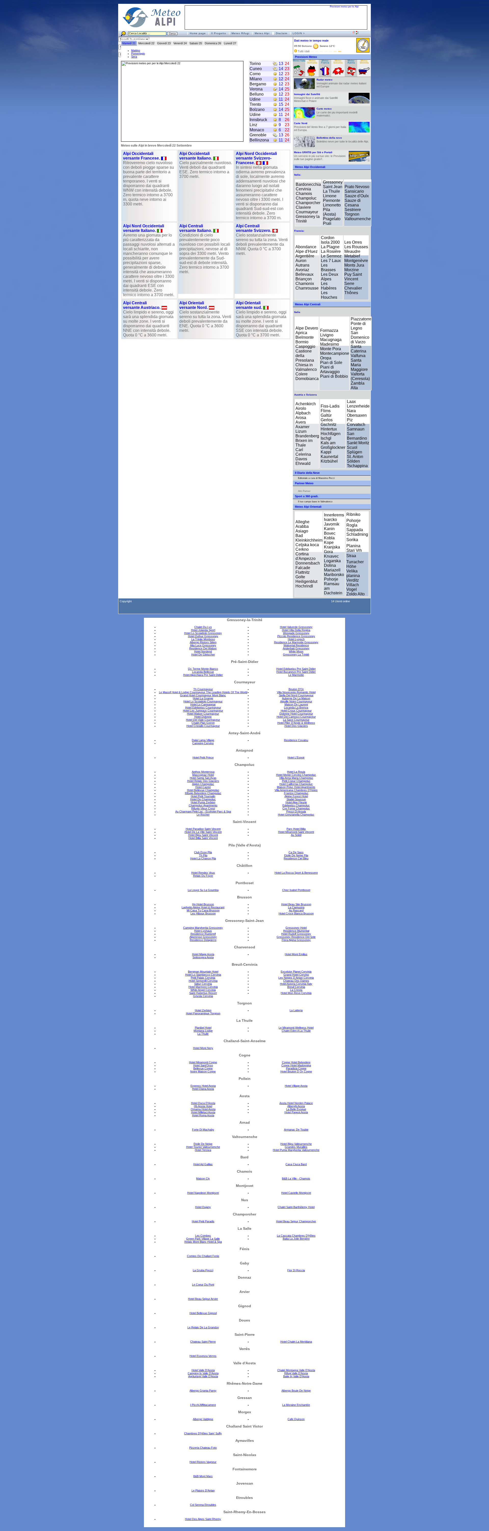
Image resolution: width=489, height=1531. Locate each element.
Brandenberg (307, 436)
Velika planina (353, 573)
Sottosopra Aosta (203, 957)
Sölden (353, 461)
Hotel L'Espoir (296, 757)
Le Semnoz (331, 256)
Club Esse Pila (203, 852)
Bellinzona (259, 140)
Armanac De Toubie (296, 1129)
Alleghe (302, 522)
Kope (329, 542)
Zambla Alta (357, 385)
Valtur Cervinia (203, 983)
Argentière (304, 256)
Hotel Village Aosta (296, 1085)
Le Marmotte (296, 674)
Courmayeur (307, 212)
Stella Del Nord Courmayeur (296, 695)
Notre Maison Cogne (203, 1071)
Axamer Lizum (302, 429)
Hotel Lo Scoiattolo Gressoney (203, 633)
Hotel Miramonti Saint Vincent (296, 831)
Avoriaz (302, 270)
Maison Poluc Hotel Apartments (296, 787)
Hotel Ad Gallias (203, 1164)
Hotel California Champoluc (296, 784)
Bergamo (258, 84)
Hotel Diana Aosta (203, 1088)
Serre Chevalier (353, 285)
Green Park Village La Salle (203, 1238)
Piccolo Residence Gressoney (296, 636)
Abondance (305, 247)
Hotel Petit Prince (203, 757)
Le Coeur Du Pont (203, 1284)
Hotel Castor (203, 787)
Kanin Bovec (329, 531)
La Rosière (331, 251)
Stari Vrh (354, 550)
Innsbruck (258, 119)
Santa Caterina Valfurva (358, 351)
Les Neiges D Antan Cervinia (296, 977)
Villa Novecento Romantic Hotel (296, 692)
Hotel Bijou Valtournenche (296, 1143)
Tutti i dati (303, 51)
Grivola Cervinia (203, 996)
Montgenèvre (356, 260)
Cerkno (302, 549)
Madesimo (329, 344)
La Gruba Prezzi (203, 1270)
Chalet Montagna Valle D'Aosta (296, 1370)
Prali (327, 223)
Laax (351, 401)
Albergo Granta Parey (202, 1390)
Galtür (326, 415)
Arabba (302, 526)
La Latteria (296, 1010)
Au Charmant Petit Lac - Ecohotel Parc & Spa (203, 811)
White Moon (296, 651)
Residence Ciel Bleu (296, 858)
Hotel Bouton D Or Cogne (296, 1071)
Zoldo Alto (355, 594)
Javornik (331, 524)
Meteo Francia (325, 62)
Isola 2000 (330, 242)
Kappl (326, 452)
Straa (351, 556)
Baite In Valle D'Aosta (296, 1376)
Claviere (303, 207)
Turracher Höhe (355, 564)
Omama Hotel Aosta (203, 1109)
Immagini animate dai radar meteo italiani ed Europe (341, 83)
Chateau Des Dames (296, 980)
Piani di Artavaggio (330, 369)
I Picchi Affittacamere (203, 1404)
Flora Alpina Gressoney (296, 939)
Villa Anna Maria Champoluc (296, 777)
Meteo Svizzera (338, 62)
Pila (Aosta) (329, 211)
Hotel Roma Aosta (203, 1115)
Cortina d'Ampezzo (305, 556)
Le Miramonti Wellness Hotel (296, 1027)
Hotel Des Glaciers (296, 725)
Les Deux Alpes (329, 276)
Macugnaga (331, 339)
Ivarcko (330, 519)
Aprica (301, 333)
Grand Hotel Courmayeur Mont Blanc (203, 695)
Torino (255, 63)
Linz (253, 125)
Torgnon (352, 214)
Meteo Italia (299, 61)
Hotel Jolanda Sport (203, 630)
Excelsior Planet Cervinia (296, 971)
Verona (256, 89)
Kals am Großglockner (333, 445)
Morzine (351, 270)
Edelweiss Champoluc (296, 805)
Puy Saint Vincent (353, 276)
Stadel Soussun (296, 799)
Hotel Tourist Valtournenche (203, 1146)
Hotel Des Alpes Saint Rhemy (203, 1519)
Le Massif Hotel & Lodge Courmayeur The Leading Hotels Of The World (203, 692)
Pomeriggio (138, 53)
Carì (299, 450)
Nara (351, 411)
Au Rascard (296, 910)
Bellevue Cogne (203, 1068)
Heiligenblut (306, 581)
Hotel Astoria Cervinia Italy (296, 983)
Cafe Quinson (296, 1419)
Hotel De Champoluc (203, 799)
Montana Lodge (203, 1030)
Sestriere (353, 209)
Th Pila (203, 855)
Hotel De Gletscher (203, 654)
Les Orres (353, 242)
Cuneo (256, 69)
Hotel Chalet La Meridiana (296, 1341)
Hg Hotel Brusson (203, 904)
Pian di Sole (331, 362)
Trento (255, 104)
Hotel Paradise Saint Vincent (203, 828)
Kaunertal (329, 456)
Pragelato (332, 219)
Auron (300, 260)
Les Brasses (328, 267)
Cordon (327, 237)
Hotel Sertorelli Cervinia (203, 980)
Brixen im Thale (304, 442)
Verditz (352, 580)
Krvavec (331, 556)
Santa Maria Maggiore (359, 365)
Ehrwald (302, 463)
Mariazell (332, 570)
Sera (134, 56)
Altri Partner (304, 491)
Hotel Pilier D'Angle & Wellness (296, 722)
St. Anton (355, 456)
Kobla (329, 538)
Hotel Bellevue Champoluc (203, 790)
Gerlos (327, 420)
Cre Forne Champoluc (296, 808)
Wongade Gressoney (296, 633)
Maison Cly (203, 1178)
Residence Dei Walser (203, 648)
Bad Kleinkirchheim (308, 537)
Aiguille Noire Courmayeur (296, 701)
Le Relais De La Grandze (203, 1327)
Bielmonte (304, 337)
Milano (256, 79)
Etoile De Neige (203, 1143)
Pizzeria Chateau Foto (203, 1447)
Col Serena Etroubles (203, 1504)
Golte (300, 577)
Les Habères (328, 285)
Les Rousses (356, 247)
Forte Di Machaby (203, 1129)
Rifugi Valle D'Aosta (296, 1373)
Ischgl (326, 438)
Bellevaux (304, 274)
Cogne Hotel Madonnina (296, 1065)
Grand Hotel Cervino (296, 974)
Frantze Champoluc (296, 793)
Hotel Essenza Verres (202, 1355)
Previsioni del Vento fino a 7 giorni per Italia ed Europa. (320, 127)
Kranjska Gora (332, 549)
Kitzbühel (329, 461)
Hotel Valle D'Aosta (203, 1370)
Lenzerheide (358, 406)
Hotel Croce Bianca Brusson (296, 913)
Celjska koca (307, 545)
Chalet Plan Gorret (203, 722)
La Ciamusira (296, 907)
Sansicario (354, 191)
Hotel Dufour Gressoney (203, 636)
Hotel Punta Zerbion (203, 802)
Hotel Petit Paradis (203, 1221)
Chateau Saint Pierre (203, 1341)
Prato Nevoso (357, 187)
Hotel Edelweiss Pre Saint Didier (296, 668)
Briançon (303, 279)
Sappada (354, 530)
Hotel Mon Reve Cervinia (296, 993)
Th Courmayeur (203, 689)
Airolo (300, 408)
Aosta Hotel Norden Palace (296, 1103)
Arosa (300, 417)
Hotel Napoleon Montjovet (203, 1192)
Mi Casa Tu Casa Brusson (203, 910)
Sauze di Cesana (353, 202)
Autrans (302, 265)
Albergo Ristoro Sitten (203, 642)
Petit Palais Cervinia (203, 977)
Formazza (329, 330)
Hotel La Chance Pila (203, 858)
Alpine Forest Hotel (296, 796)
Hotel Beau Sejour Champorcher (296, 1221)
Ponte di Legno (358, 325)
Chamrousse (307, 288)
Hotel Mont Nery (203, 1048)
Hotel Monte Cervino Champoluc (296, 774)
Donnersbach (307, 563)
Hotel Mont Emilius (296, 954)
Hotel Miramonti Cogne (203, 1062)
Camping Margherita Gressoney (203, 927)
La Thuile (331, 191)
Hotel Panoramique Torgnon (203, 1013)
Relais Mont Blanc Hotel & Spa (203, 1241)
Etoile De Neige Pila (296, 855)
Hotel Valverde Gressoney (296, 627)
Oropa (325, 358)
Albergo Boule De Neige (296, 1390)
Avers (300, 422)
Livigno (326, 335)
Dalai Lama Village (203, 740)
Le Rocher (203, 814)
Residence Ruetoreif (203, 933)
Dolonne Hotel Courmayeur (296, 713)
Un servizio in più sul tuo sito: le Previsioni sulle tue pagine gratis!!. (319, 156)
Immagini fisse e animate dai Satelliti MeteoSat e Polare (316, 97)
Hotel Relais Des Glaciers (203, 780)
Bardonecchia (308, 184)
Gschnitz (328, 424)
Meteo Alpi (262, 33)
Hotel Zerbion (203, 1010)
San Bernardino (357, 435)
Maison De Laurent (296, 704)
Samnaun (355, 429)
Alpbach (302, 413)
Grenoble (258, 135)
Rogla (351, 525)
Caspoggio (305, 346)
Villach (352, 585)
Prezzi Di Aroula (296, 811)
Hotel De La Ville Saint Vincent (203, 831)
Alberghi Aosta (296, 1106)
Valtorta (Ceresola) (360, 376)
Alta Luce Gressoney (203, 645)
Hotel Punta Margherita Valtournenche (296, 1149)
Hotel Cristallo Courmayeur (203, 725)
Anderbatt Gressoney (296, 648)
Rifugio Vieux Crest (203, 808)
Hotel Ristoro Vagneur (202, 1461)
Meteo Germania (312, 62)
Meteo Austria (351, 62)
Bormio (301, 342)
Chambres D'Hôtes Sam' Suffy (203, 1433)
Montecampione (334, 353)
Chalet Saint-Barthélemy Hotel (296, 1207)
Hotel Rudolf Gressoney (296, 933)
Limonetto (332, 205)
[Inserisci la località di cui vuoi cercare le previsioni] (152, 33)
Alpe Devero (306, 328)
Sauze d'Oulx (357, 196)
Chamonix (304, 283)
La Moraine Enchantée (296, 1404)
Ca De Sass (296, 852)
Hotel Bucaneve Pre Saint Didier (296, 671)
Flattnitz (302, 572)
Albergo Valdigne (203, 1419)
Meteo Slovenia (364, 62)
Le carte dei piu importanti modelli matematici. (337, 112)
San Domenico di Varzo (360, 337)
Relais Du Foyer (203, 875)
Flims (326, 411)
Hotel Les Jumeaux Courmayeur (203, 710)
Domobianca (307, 378)
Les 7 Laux (331, 260)
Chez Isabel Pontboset (296, 890)
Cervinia (303, 189)
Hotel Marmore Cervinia (203, 986)
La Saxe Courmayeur (296, 719)
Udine (255, 99)
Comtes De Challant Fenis (203, 1256)
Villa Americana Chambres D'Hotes (296, 790)
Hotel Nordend (203, 651)
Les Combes (203, 1235)
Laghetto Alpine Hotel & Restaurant (203, 907)
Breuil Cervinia (296, 986)
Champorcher (308, 203)
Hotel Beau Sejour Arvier (203, 1298)
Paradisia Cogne (296, 1068)
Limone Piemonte (331, 198)
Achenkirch (305, 404)
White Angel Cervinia (203, 989)
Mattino (135, 50)
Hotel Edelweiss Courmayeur (203, 707)
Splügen (354, 452)
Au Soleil (296, 834)
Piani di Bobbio (334, 376)
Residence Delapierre (203, 939)
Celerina (303, 454)
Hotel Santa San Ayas (203, 777)
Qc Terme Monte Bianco (203, 668)
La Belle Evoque (296, 1109)
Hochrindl (304, 586)
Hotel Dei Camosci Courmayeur (296, 716)
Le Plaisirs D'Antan (203, 1490)
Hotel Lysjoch (296, 639)
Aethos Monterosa (203, 771)
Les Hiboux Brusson (203, 913)
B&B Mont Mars (203, 1476)
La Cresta (296, 989)
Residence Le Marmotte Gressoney (296, 642)
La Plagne (330, 247)
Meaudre (352, 251)
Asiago (301, 531)
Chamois (304, 193)
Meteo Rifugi (240, 33)
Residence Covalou (296, 740)
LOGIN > (299, 33)
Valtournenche (358, 219)
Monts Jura (354, 265)
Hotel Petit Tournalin (203, 796)
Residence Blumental (296, 930)
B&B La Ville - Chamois (296, 1178)
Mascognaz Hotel (203, 774)
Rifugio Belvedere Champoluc (203, 793)
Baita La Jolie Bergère (296, 1238)
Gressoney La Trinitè (296, 654)
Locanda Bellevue (203, 671)
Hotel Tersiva (203, 1149)
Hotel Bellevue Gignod (203, 1313)
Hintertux (329, 429)
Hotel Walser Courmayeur (203, 713)
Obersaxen (357, 415)
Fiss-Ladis (330, 406)
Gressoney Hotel (296, 927)
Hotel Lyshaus (203, 930)
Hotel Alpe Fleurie (296, 802)
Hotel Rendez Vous (203, 872)
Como (255, 74)
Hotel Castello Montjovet (296, 1192)
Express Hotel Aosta (203, 1085)
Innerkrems (334, 515)
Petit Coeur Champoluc (296, 780)
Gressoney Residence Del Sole (296, 936)
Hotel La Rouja (296, 771)
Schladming (357, 534)
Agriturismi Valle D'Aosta (203, 1376)
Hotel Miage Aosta (203, 954)
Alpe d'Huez (306, 251)
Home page (198, 33)
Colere (301, 374)
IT (354, 32)
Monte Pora (330, 349)
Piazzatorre (361, 319)
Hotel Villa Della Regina (296, 630)
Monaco (257, 130)
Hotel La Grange (203, 698)
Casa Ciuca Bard (296, 1164)
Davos (301, 459)
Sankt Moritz (358, 443)
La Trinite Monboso (203, 639)
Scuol (352, 447)
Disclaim (281, 33)
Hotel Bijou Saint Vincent (203, 834)
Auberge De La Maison (296, 698)
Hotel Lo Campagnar (203, 704)
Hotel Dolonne (203, 716)
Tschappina (357, 466)
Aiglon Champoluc (203, 784)
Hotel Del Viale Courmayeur (203, 719)
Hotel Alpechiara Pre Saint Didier (203, 674)
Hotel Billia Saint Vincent (203, 838)
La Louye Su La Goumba (203, 890)
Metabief (352, 256)
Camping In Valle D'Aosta (203, 1373)
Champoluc (306, 198)
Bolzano (257, 109)
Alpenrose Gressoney (203, 936)
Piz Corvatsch (356, 422)
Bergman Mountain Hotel (203, 971)
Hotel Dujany (203, 1207)
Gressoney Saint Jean (333, 184)
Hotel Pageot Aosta (296, 1112)
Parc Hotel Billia (296, 828)
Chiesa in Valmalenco (306, 367)
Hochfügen (331, 433)
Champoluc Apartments (203, 805)
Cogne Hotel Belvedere (296, 1062)
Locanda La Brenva (296, 707)
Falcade (302, 568)
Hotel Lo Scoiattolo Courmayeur (203, 701)
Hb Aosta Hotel (203, 1106)
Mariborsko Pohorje (334, 576)
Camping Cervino (203, 743)
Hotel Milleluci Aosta (203, 1112)
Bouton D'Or (296, 689)
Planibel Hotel (203, 1027)
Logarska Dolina (332, 563)
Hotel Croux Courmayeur (296, 710)
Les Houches (329, 295)
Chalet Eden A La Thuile (296, 1030)
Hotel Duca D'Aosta (203, 1103)
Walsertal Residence (296, 645)
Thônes (351, 293)
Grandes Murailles (296, 1146)
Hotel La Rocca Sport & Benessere (296, 872)
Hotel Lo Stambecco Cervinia (203, 974)
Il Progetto (218, 33)
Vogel (351, 589)
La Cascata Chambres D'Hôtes (296, 1235)
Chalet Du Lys (203, 627)
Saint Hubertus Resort (203, 993)
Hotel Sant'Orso (203, 1065)
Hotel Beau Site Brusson (296, 904)
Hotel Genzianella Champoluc (296, 814)
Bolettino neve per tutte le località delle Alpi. (343, 139)
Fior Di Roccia (296, 1270)
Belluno (257, 94)
